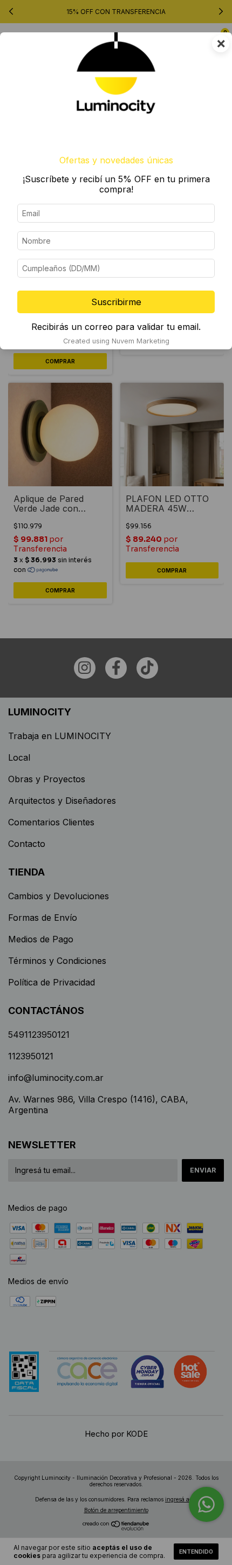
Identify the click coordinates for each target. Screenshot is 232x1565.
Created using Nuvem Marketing (116, 341)
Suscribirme (116, 302)
